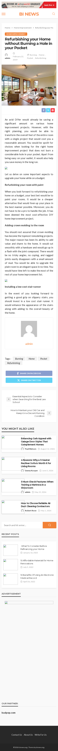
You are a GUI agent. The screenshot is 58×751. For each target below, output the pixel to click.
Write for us (41, 734)
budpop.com (8, 712)
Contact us (16, 734)
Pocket (30, 58)
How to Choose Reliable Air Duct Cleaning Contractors (35, 505)
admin (7, 58)
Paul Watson (30, 449)
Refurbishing (40, 58)
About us (28, 734)
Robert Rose (30, 510)
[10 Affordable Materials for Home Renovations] (10, 564)
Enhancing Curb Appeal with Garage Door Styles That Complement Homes (36, 441)
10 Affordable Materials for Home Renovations (36, 562)
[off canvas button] (3, 14)
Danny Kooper (31, 470)
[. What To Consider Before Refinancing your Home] (10, 550)
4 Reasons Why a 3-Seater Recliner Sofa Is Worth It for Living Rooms (36, 463)
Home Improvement (16, 34)
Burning (33, 55)
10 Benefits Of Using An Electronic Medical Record (37, 576)
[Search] (53, 14)
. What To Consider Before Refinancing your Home (33, 547)
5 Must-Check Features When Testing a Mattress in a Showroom (37, 484)
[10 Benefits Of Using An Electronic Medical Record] (10, 579)
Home (41, 55)
